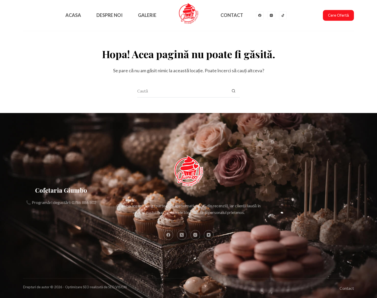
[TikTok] (283, 15)
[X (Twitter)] (182, 235)
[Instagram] (271, 15)
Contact (232, 15)
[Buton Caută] (233, 91)
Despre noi (109, 15)
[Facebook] (260, 15)
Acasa (73, 15)
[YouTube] (209, 235)
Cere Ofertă (338, 15)
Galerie (147, 15)
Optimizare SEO (77, 287)
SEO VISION (117, 287)
